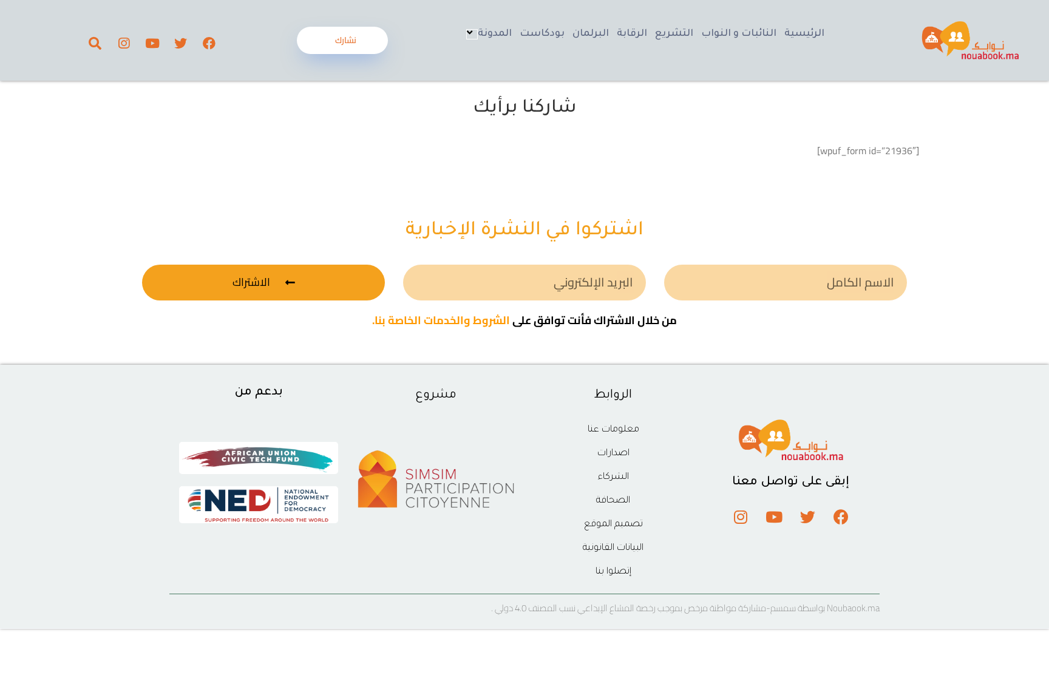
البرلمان (590, 34)
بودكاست (542, 34)
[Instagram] (124, 43)
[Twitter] (181, 43)
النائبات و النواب (738, 34)
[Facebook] (209, 43)
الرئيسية (804, 34)
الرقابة (632, 34)
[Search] (95, 43)
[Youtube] (152, 43)
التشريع (674, 34)
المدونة (495, 34)
